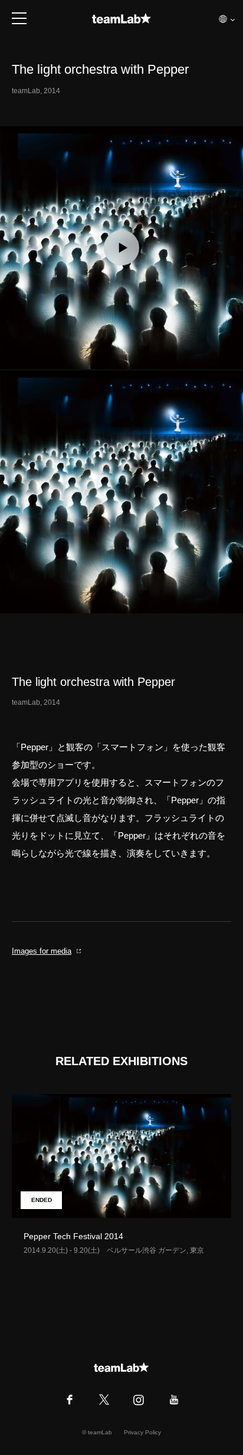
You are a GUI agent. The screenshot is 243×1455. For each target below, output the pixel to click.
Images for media (41, 951)
